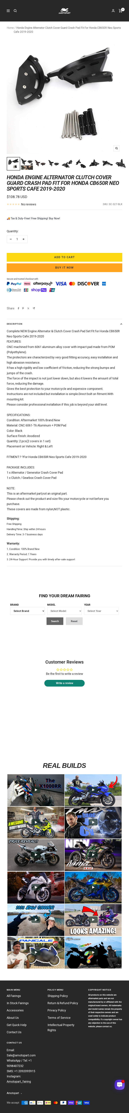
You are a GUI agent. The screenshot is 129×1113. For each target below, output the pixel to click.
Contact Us (14, 1032)
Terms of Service (59, 1017)
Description (14, 324)
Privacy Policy (57, 1010)
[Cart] (120, 10)
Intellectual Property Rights (61, 1027)
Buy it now (64, 267)
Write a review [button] (64, 683)
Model (51, 604)
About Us (13, 1017)
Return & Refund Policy (63, 1003)
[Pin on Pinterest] (23, 308)
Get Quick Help (17, 1025)
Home (10, 27)
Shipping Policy (58, 996)
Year (87, 604)
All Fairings (14, 996)
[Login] (113, 10)
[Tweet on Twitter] (28, 308)
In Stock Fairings (18, 1003)
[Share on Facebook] (18, 308)
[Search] (15, 10)
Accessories (15, 1010)
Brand (14, 604)
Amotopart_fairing (19, 1081)
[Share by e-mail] (34, 308)
